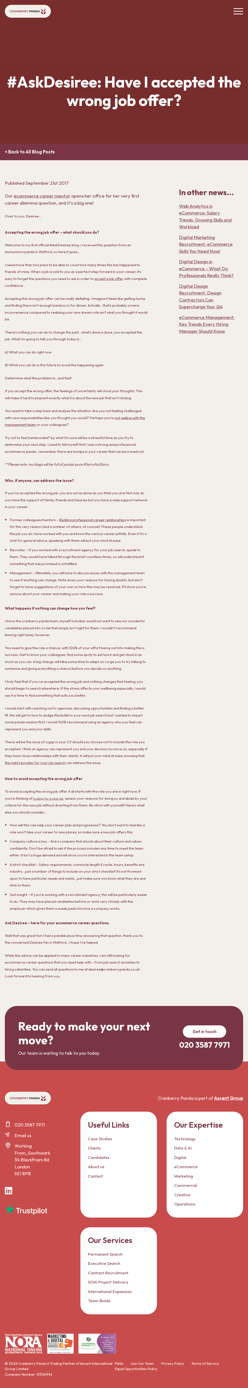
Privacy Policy (172, 1363)
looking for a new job (48, 798)
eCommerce (186, 1166)
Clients (94, 1147)
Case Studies (100, 1138)
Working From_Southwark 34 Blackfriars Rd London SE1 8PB (32, 1159)
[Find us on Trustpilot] (26, 1209)
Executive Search (104, 1263)
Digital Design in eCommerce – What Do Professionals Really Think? (206, 268)
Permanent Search (105, 1254)
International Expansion (110, 1291)
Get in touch (205, 1031)
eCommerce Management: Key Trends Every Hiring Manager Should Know (207, 324)
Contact (95, 1176)
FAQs (119, 1363)
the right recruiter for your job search (35, 762)
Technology (185, 1138)
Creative (182, 1194)
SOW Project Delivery (108, 1281)
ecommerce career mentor (42, 196)
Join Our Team (142, 1363)
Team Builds (99, 1300)
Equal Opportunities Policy (136, 1368)
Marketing (183, 1176)
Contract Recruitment (108, 1272)
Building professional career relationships (92, 520)
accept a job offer (108, 278)
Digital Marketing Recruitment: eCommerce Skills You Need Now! (206, 244)
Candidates (98, 1157)
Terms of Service (205, 1363)
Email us (23, 1135)
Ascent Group (228, 1098)
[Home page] (28, 11)
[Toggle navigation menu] (238, 11)
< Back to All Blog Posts (30, 152)
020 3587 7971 (30, 1125)
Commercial (185, 1185)
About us (96, 1166)
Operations (184, 1203)
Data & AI (183, 1147)
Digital (180, 1157)
